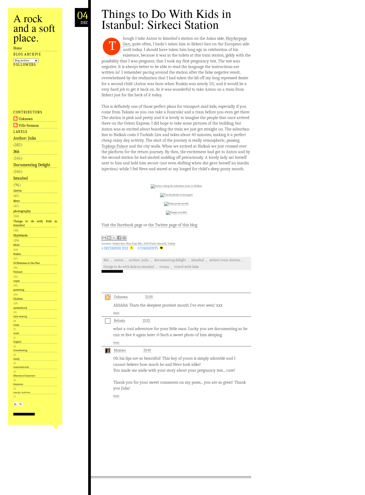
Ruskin (17, 254)
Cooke (16, 325)
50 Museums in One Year (26, 263)
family (16, 359)
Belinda (119, 321)
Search (21, 404)
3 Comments (147, 248)
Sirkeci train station (224, 260)
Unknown (26, 119)
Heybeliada (20, 235)
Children (18, 298)
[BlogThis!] (109, 238)
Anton (17, 190)
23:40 (147, 350)
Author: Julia (24, 138)
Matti (16, 245)
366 (16, 151)
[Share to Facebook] (119, 238)
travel (16, 333)
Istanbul (20, 178)
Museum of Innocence (24, 375)
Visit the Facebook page (122, 225)
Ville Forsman (29, 126)
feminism (18, 384)
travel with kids (21, 367)
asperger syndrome (21, 392)
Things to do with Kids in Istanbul (35, 223)
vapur (16, 281)
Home (17, 48)
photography (22, 211)
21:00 (149, 297)
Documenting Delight (31, 165)
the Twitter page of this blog (172, 225)
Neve (16, 201)
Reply (116, 313)
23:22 (146, 321)
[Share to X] (114, 238)
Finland (17, 272)
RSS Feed (15, 404)
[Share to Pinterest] (124, 238)
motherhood (20, 308)
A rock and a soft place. (34, 27)
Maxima (120, 350)
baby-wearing (20, 316)
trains (164, 266)
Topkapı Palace (115, 146)
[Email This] (104, 238)
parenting (18, 289)
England (17, 341)
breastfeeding (20, 350)
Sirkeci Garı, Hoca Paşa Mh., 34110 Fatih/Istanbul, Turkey (143, 243)
